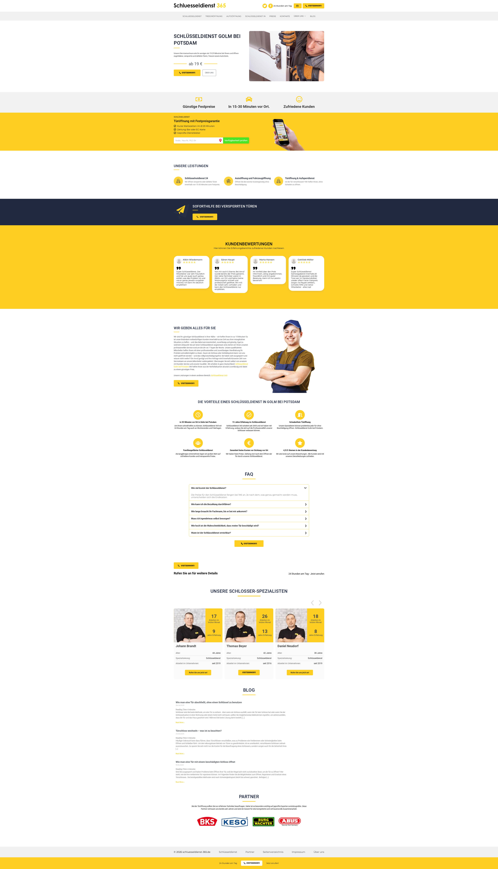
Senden (249, 464)
